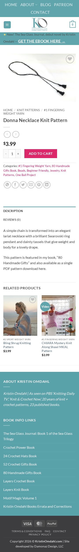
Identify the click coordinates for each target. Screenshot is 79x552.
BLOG (45, 4)
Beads (21, 170)
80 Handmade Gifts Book (22, 473)
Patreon (63, 4)
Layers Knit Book (16, 489)
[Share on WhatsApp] (7, 184)
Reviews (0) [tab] (12, 219)
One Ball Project (26, 175)
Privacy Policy (40, 534)
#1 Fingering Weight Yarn (34, 166)
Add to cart (41, 153)
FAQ (47, 531)
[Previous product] (15, 134)
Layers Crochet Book (19, 481)
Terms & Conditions (27, 531)
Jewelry (54, 170)
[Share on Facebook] (15, 184)
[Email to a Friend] (31, 184)
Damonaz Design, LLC (49, 546)
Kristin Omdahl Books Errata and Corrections (37, 506)
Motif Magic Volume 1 (20, 498)
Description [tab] (13, 211)
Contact (40, 12)
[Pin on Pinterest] (39, 184)
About (27, 4)
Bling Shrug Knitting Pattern (17, 345)
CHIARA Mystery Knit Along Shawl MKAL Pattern (57, 346)
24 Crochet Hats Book (20, 456)
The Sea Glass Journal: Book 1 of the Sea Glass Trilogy (37, 436)
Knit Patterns (28, 110)
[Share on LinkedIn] (46, 184)
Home (11, 4)
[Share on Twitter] (23, 184)
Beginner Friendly (37, 170)
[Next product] (7, 134)
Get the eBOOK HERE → (41, 41)
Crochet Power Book (19, 447)
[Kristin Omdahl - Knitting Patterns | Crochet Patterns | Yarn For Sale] (39, 24)
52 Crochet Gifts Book (20, 464)
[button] (7, 24)
